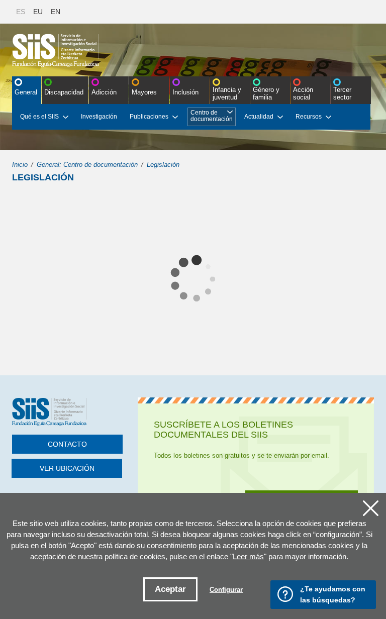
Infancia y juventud (227, 93)
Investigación (99, 116)
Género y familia (266, 93)
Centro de (211, 116)
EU (38, 12)
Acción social (303, 93)
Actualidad (258, 116)
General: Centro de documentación (87, 164)
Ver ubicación (67, 468)
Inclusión (185, 92)
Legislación (163, 164)
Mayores (144, 92)
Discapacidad (63, 92)
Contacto (67, 444)
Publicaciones (149, 116)
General (26, 92)
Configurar (226, 589)
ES (20, 12)
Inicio (20, 164)
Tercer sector (342, 93)
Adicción (104, 92)
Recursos (309, 116)
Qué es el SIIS (39, 116)
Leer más (248, 556)
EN (55, 12)
